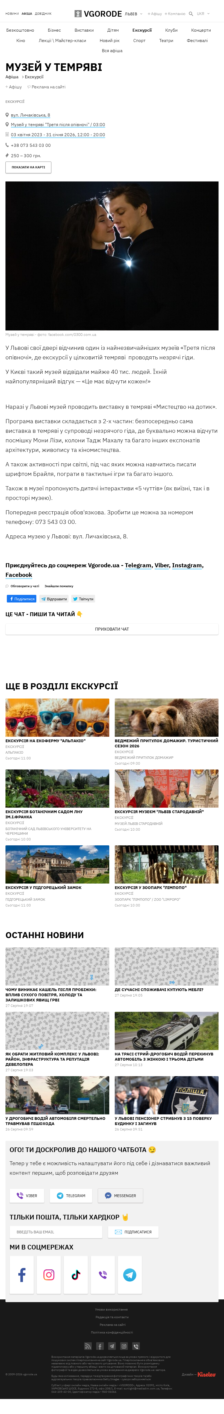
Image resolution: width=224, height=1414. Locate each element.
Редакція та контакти (112, 1317)
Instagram (187, 565)
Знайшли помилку (59, 586)
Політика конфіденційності (112, 1332)
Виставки (84, 30)
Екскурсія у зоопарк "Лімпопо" (151, 887)
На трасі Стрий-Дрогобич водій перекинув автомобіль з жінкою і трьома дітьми (164, 1056)
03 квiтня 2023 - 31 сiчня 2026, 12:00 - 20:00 (58, 134)
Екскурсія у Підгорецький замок (43, 887)
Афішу (156, 14)
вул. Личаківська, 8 (30, 115)
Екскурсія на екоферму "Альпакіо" (45, 740)
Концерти (201, 30)
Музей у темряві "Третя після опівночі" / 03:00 (58, 124)
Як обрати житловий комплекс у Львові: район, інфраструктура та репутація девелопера (52, 1059)
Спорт (139, 40)
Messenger (125, 1195)
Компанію (176, 14)
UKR (200, 14)
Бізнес (54, 30)
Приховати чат (112, 629)
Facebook (18, 574)
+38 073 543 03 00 (31, 145)
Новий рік (110, 40)
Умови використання (111, 1309)
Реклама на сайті (49, 87)
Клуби (171, 30)
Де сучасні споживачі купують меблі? (159, 989)
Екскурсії (15, 102)
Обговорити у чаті (25, 586)
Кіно (20, 40)
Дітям (113, 30)
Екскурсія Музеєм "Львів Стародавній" (159, 811)
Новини (12, 13)
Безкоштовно (20, 30)
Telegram (138, 565)
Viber (162, 565)
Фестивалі (197, 40)
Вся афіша (112, 50)
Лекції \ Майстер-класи (62, 40)
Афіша (27, 13)
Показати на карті (28, 167)
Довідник (43, 13)
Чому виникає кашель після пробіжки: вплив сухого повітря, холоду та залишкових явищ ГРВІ (50, 995)
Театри (166, 40)
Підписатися (138, 1232)
